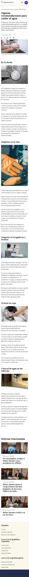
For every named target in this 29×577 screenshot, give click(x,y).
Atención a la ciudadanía (8, 534)
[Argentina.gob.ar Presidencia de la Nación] (7, 2)
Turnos (3, 529)
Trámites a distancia (6, 532)
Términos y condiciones (8, 564)
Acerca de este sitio (6, 562)
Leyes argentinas (6, 548)
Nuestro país (5, 545)
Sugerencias (4, 567)
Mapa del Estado (6, 553)
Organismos (4, 550)
